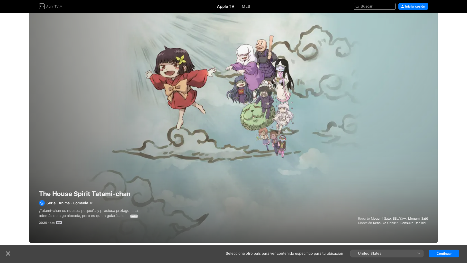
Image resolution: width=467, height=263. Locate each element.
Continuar (444, 253)
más (134, 216)
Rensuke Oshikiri (385, 223)
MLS (246, 6)
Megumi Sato (381, 218)
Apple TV (225, 6)
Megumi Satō (418, 218)
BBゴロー (399, 218)
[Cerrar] (8, 253)
